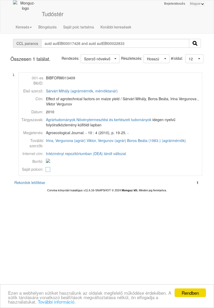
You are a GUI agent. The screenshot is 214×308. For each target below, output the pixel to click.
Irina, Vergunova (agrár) (66, 140)
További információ (56, 301)
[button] (194, 58)
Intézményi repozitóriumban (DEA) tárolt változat (86, 153)
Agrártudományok (60, 119)
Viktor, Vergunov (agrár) (106, 140)
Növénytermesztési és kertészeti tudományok (113, 119)
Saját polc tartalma (78, 26)
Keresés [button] (22, 26)
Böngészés (47, 26)
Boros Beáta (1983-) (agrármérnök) (156, 140)
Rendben (190, 292)
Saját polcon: (32, 169)
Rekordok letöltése (29, 182)
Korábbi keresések (115, 26)
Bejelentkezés (174, 3)
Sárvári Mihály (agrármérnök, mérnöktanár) (82, 90)
